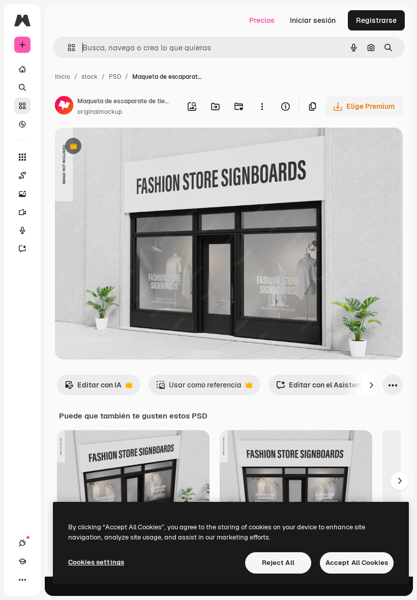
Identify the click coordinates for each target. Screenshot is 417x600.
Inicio (62, 77)
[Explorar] (22, 124)
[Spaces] (22, 175)
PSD (115, 77)
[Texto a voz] (22, 230)
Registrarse (376, 20)
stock (89, 77)
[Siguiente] (371, 385)
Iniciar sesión (313, 20)
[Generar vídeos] (22, 212)
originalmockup (99, 112)
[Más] (22, 580)
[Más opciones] (262, 106)
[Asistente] (22, 249)
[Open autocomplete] (67, 47)
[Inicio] (22, 69)
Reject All (278, 562)
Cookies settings (96, 562)
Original (120, 147)
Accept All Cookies (356, 562)
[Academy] (22, 561)
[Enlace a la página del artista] (64, 106)
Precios (262, 20)
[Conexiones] (22, 543)
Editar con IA (93, 387)
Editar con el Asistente (321, 387)
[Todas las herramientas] (22, 157)
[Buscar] (22, 87)
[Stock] (22, 106)
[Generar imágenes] (22, 194)
